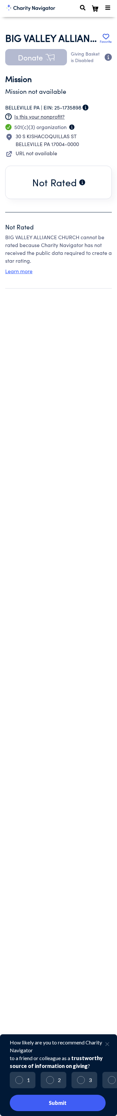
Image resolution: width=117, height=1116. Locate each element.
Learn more (18, 271)
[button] (36, 57)
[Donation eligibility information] (108, 57)
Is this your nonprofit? (39, 116)
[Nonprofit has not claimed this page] (8, 116)
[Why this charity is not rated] (82, 182)
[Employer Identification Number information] (85, 107)
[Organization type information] (71, 127)
